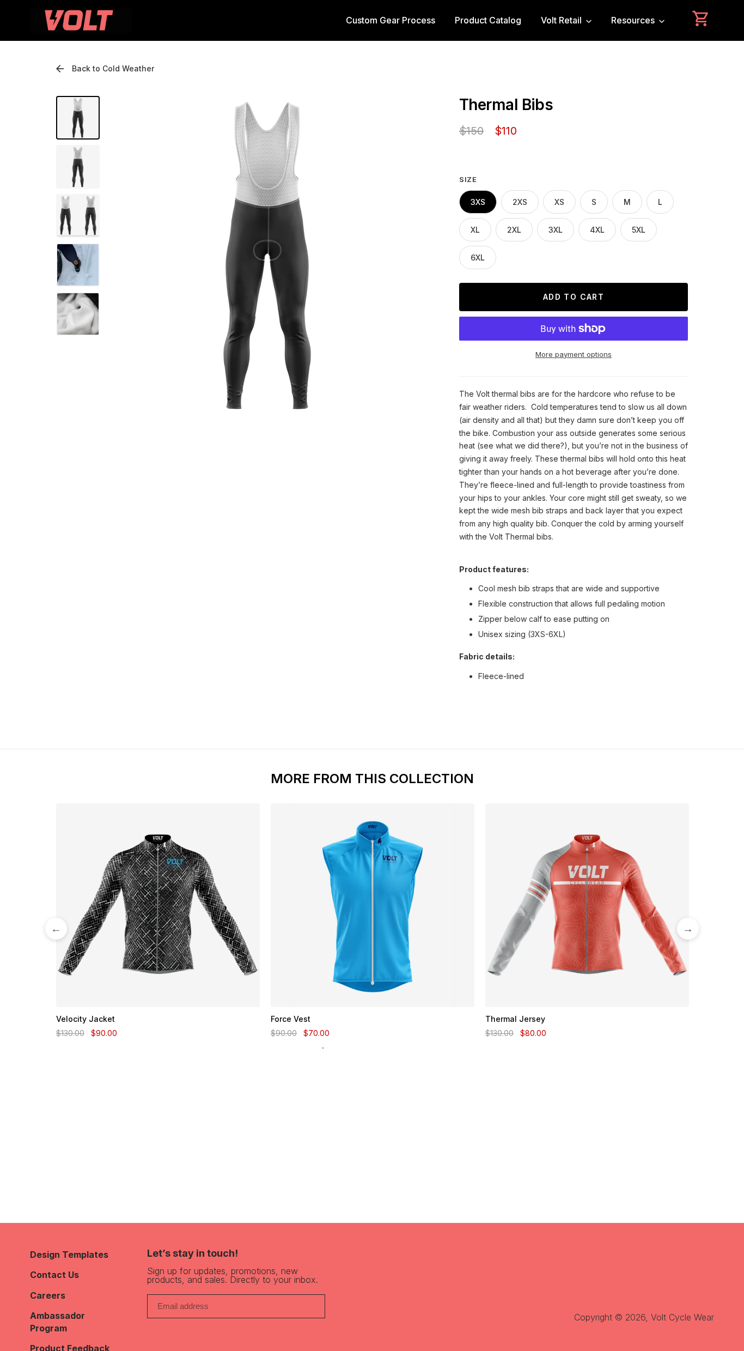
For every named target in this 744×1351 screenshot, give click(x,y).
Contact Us (54, 1274)
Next (688, 929)
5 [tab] (388, 1048)
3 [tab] (355, 1048)
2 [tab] (339, 1048)
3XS (478, 202)
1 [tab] (323, 1048)
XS (559, 202)
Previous (56, 929)
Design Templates (69, 1254)
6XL (478, 257)
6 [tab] (404, 1048)
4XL (597, 229)
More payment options (573, 354)
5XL (638, 229)
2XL (514, 229)
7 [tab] (421, 1048)
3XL (555, 229)
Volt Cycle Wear (682, 1317)
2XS (520, 202)
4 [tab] (372, 1048)
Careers (47, 1295)
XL (475, 229)
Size (468, 179)
